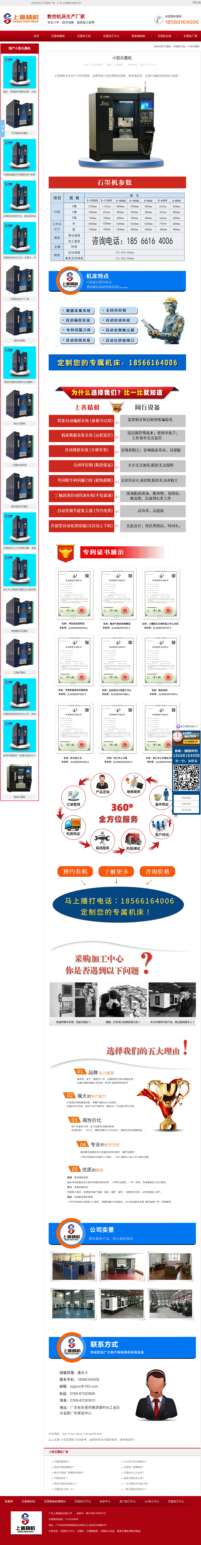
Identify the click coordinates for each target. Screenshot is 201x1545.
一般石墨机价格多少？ (135, 1489)
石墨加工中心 (111, 36)
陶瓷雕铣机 (138, 36)
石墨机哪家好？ (62, 1461)
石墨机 (167, 46)
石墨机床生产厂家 (19, 299)
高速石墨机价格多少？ (66, 1483)
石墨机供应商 (20, 465)
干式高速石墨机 (19, 133)
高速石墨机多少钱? (133, 1478)
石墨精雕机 (58, 36)
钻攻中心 (105, 1501)
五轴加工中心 (176, 1501)
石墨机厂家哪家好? (133, 1467)
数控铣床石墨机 (19, 506)
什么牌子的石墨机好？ (135, 1461)
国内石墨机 (20, 340)
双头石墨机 (20, 423)
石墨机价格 (164, 36)
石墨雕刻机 (28, 1501)
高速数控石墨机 (19, 631)
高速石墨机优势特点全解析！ (19, 382)
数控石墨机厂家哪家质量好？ (69, 1472)
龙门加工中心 (127, 1501)
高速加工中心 (83, 1501)
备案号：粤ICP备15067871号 (91, 1513)
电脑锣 (9, 1501)
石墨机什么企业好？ (134, 1472)
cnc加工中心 (151, 1501)
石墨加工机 (84, 36)
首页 (36, 36)
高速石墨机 (20, 797)
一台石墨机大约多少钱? (136, 1483)
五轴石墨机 (20, 672)
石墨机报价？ (61, 1478)
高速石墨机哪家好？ (64, 1467)
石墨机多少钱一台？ (64, 1489)
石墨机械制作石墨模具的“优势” (19, 174)
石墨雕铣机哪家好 (55, 1501)
